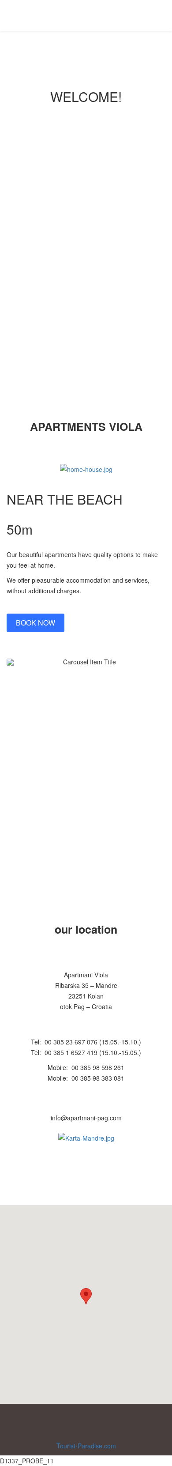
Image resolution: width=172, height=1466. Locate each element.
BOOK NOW (86, 261)
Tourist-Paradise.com (86, 1445)
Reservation (122, 14)
